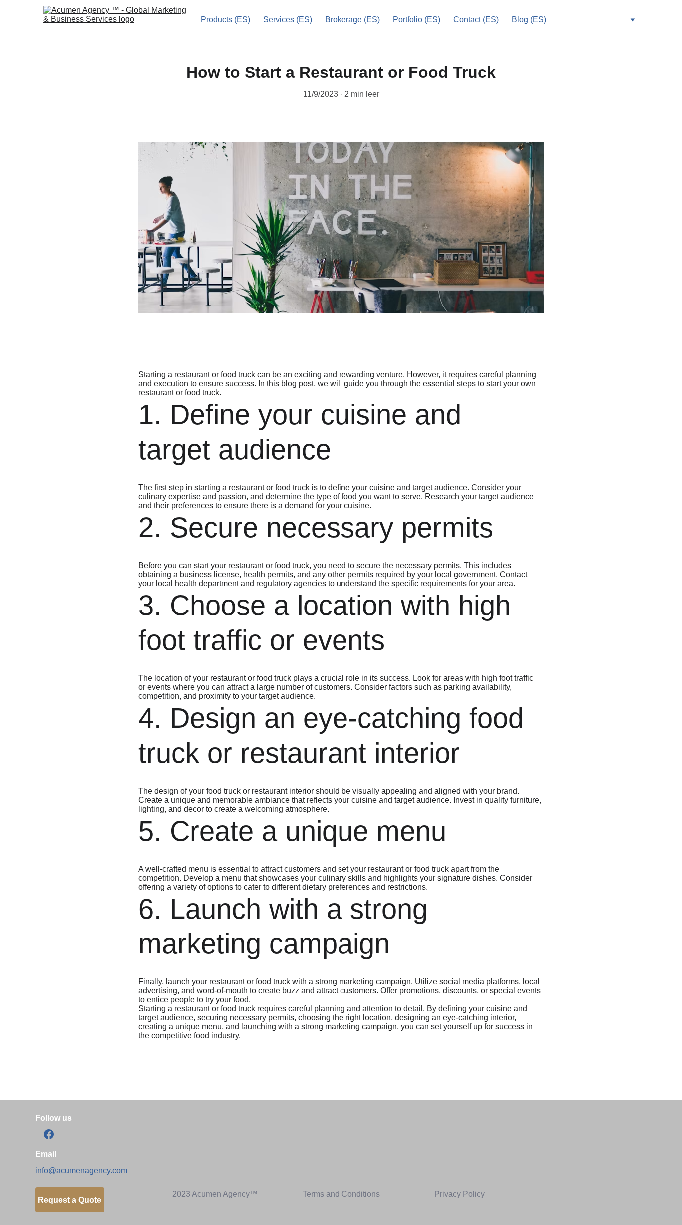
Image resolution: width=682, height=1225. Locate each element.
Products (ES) (225, 19)
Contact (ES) (476, 19)
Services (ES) (287, 19)
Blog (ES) (529, 19)
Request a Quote (69, 1200)
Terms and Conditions (341, 1194)
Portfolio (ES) (416, 19)
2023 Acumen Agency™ (215, 1194)
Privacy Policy (459, 1194)
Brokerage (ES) (352, 19)
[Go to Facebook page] (49, 1134)
